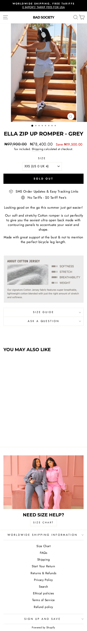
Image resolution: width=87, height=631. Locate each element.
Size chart (43, 522)
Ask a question (43, 321)
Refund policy (43, 607)
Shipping (37, 149)
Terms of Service (43, 600)
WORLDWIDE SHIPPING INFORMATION (42, 535)
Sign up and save (42, 619)
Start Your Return (43, 566)
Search (43, 586)
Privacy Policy (43, 580)
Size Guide (43, 312)
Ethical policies (43, 593)
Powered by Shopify (43, 627)
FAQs (43, 553)
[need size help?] (43, 482)
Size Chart (43, 546)
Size (42, 158)
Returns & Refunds (43, 573)
